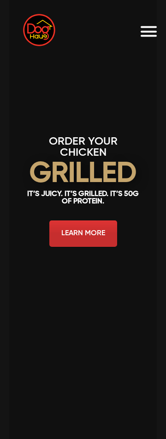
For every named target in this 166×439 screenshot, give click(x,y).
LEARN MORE (83, 233)
